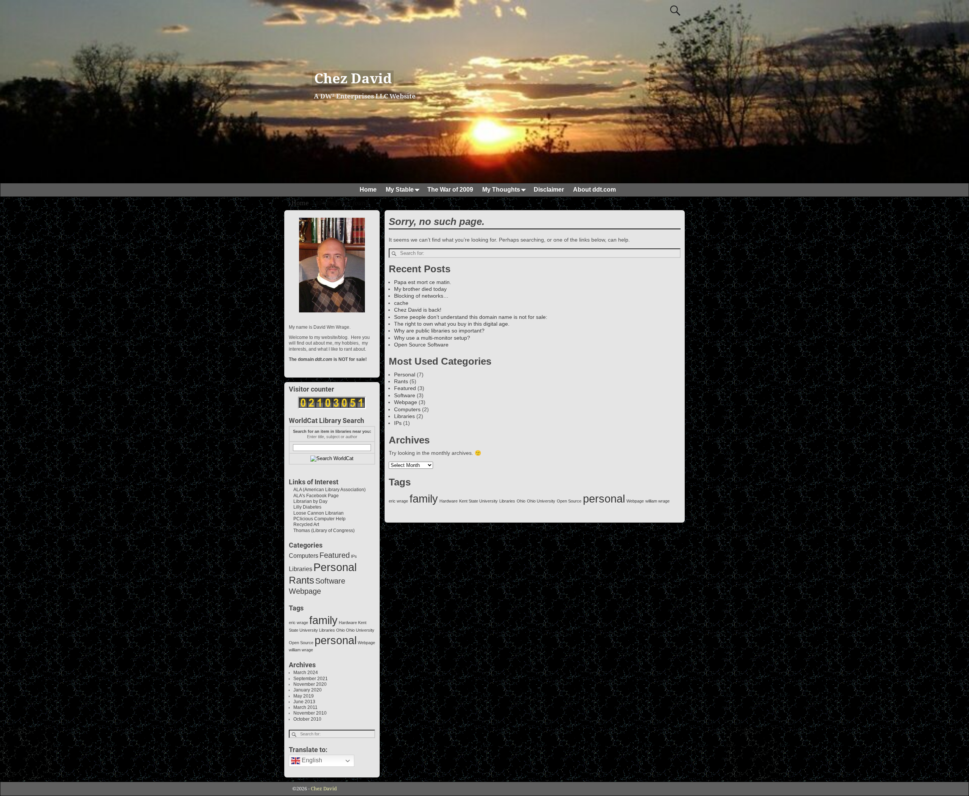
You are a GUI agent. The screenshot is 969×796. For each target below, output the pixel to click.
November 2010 (310, 713)
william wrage (657, 501)
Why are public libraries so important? (439, 331)
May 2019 (303, 696)
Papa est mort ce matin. (422, 282)
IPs (398, 423)
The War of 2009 (450, 189)
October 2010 (307, 719)
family (424, 498)
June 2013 (304, 701)
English (311, 760)
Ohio (521, 501)
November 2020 (310, 684)
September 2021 (310, 678)
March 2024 (305, 672)
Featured (405, 388)
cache (401, 303)
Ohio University (541, 501)
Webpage (405, 402)
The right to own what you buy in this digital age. (451, 324)
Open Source (569, 501)
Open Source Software (421, 345)
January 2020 (307, 690)
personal (604, 498)
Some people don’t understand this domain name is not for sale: (470, 317)
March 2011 (305, 707)
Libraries (404, 416)
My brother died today (420, 289)
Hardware (448, 501)
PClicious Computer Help (317, 518)
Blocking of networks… (421, 296)
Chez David (353, 78)
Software (404, 395)
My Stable (400, 189)
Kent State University (478, 501)
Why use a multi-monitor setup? (432, 338)
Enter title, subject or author (332, 436)
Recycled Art (304, 524)
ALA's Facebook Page (314, 495)
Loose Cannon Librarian (316, 513)
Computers (407, 409)
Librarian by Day (308, 501)
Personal (404, 374)
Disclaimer (549, 189)
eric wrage (398, 501)
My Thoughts (501, 189)
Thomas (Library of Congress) (322, 530)
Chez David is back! (417, 310)
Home (368, 189)
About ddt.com (594, 189)
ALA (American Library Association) (327, 489)
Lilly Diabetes (305, 507)
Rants (401, 381)
